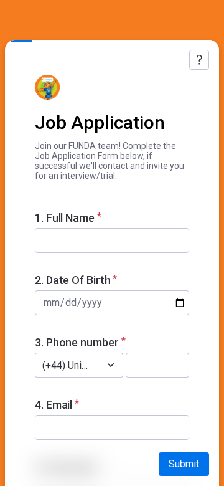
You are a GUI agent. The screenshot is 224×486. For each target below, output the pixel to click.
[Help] (199, 60)
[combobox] (65, 365)
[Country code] (111, 365)
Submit (184, 464)
